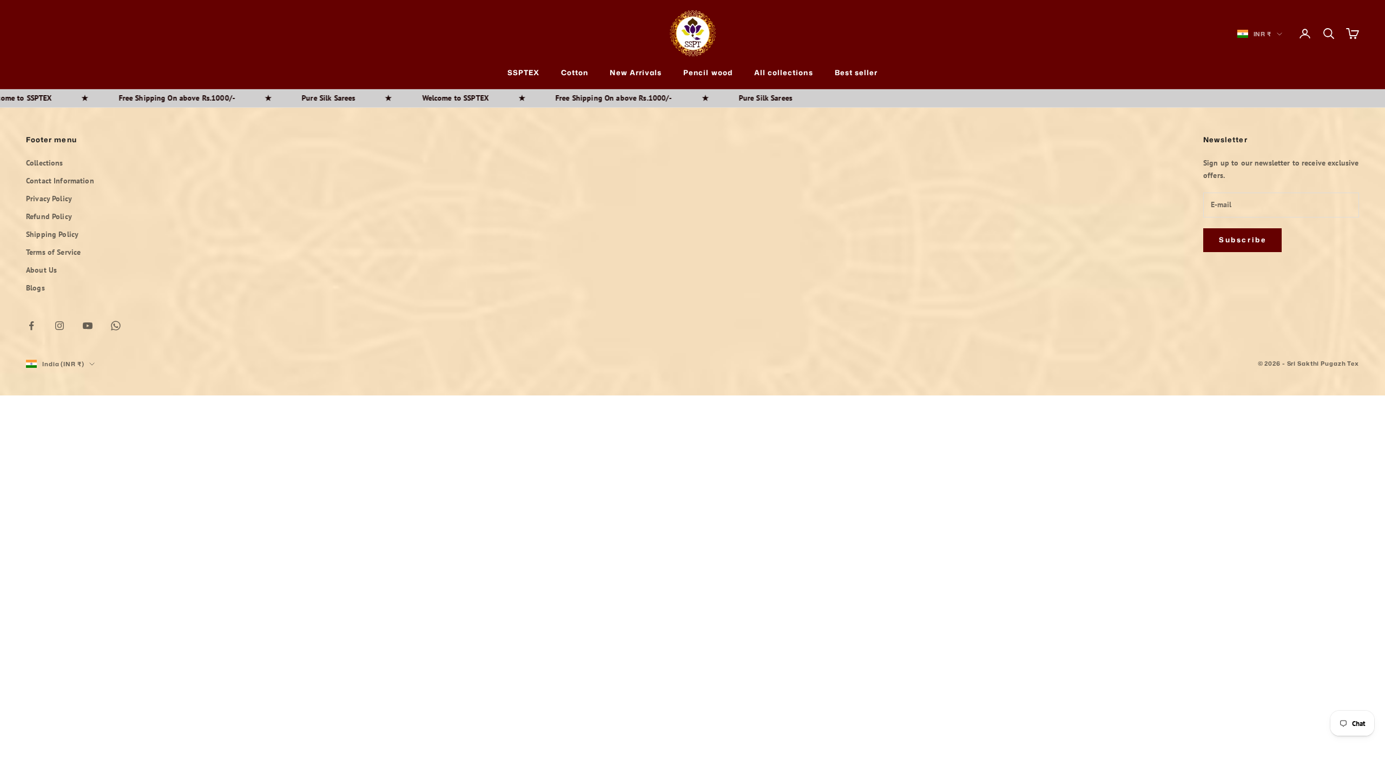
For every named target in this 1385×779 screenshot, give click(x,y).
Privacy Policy (49, 198)
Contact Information (60, 181)
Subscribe (1242, 240)
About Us (41, 270)
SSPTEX (523, 72)
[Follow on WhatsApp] (115, 325)
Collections (44, 163)
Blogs (35, 288)
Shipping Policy (52, 234)
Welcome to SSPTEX (419, 98)
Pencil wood (708, 72)
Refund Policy (49, 216)
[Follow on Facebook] (31, 325)
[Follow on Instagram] (59, 325)
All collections (783, 72)
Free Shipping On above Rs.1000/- (141, 98)
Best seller (856, 72)
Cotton (574, 72)
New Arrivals (636, 72)
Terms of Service (53, 252)
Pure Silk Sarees (292, 98)
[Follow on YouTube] (87, 325)
